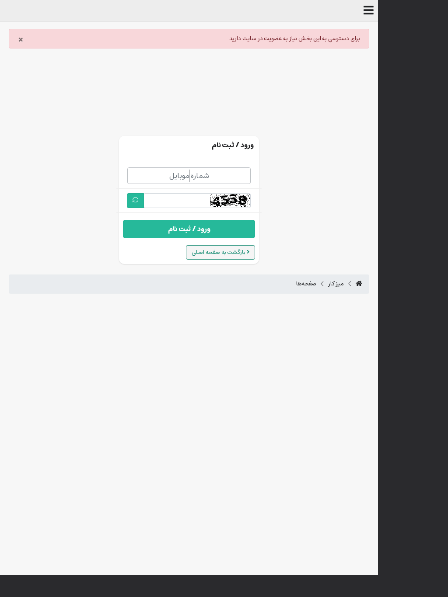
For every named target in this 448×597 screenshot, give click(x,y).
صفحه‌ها (306, 284)
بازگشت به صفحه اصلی (219, 252)
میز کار (336, 284)
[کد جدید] (135, 200)
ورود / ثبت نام (189, 229)
